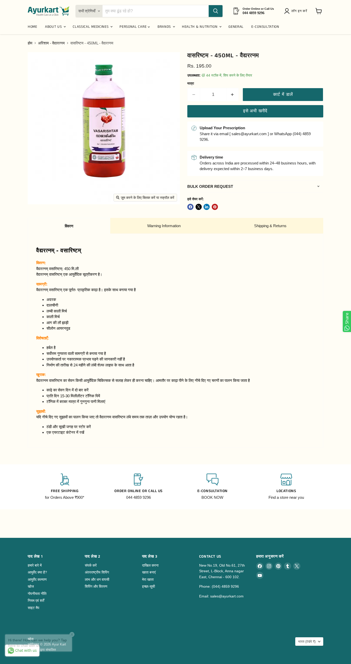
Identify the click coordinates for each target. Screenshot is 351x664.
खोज (31, 586)
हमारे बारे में (35, 565)
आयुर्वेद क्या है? (37, 572)
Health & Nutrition (200, 26)
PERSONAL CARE (133, 26)
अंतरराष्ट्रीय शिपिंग (97, 572)
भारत (307, 641)
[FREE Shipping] (65, 487)
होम (30, 43)
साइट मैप (33, 608)
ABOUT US (54, 26)
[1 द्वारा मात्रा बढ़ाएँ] (232, 94)
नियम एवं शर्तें (36, 600)
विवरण (69, 226)
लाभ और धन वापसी (97, 579)
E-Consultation (265, 26)
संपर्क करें (91, 565)
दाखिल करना (150, 565)
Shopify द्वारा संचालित (42, 650)
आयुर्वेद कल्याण (37, 579)
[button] (296, 11)
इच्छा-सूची (148, 586)
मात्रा (190, 83)
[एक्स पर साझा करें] (199, 207)
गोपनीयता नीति (37, 594)
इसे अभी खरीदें (255, 110)
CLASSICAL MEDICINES (91, 26)
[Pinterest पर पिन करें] (215, 207)
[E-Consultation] (213, 487)
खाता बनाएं (149, 572)
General (236, 26)
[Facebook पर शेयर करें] (190, 207)
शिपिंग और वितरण (96, 586)
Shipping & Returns (270, 226)
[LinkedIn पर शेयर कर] (207, 207)
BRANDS (165, 26)
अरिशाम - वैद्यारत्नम (51, 43)
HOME (32, 26)
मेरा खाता (148, 579)
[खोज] (216, 11)
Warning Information (164, 226)
